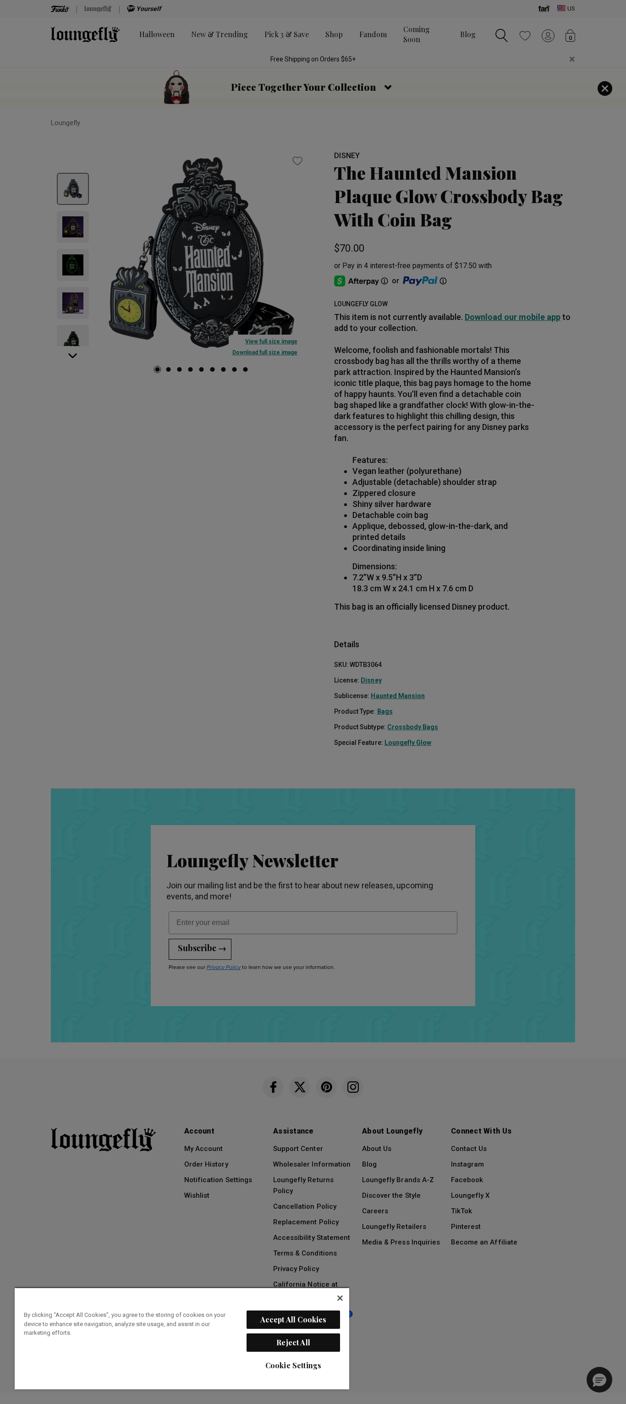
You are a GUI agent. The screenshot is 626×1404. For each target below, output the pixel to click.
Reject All (293, 1342)
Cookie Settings (293, 1365)
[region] (182, 1338)
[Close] (340, 1298)
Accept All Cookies (293, 1319)
